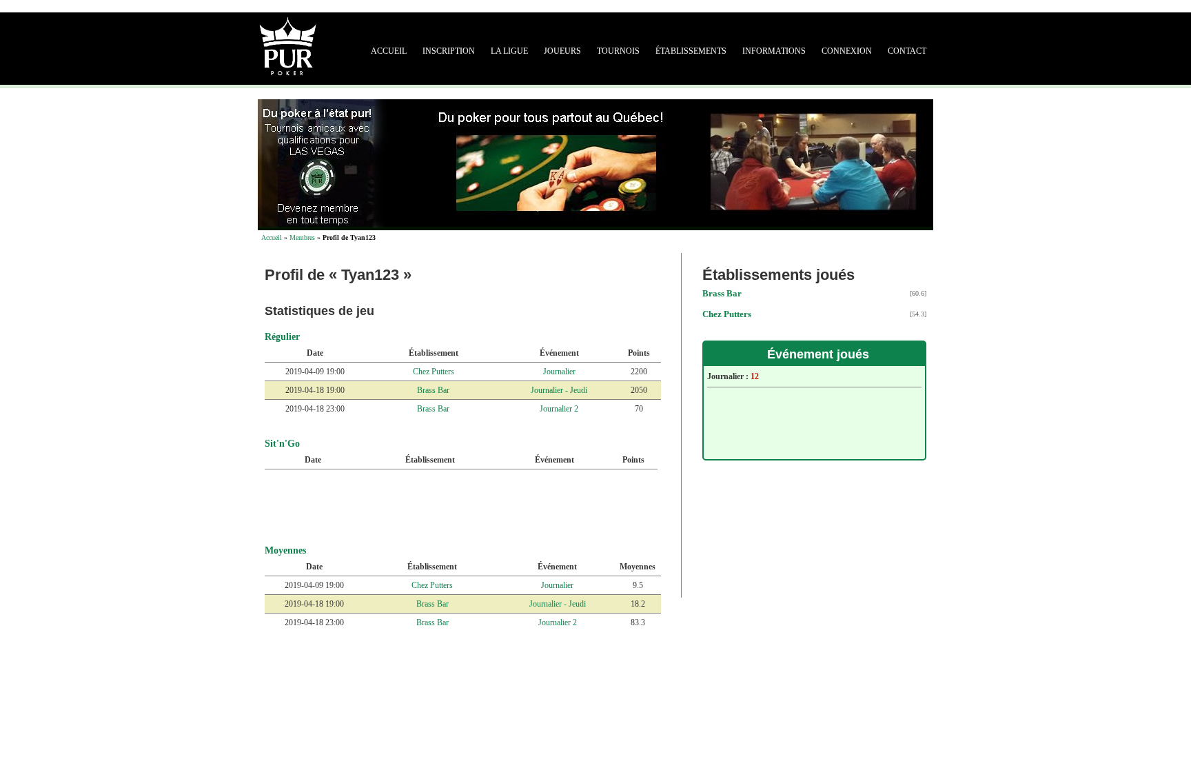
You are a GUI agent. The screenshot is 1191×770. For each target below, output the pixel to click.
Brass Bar (433, 390)
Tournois (618, 51)
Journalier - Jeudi (559, 390)
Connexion (847, 51)
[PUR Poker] (288, 44)
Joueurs (562, 51)
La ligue (509, 51)
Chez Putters (433, 371)
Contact (907, 51)
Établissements (690, 51)
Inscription (449, 51)
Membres (302, 237)
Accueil (389, 51)
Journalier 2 (559, 409)
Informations (774, 51)
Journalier (559, 371)
